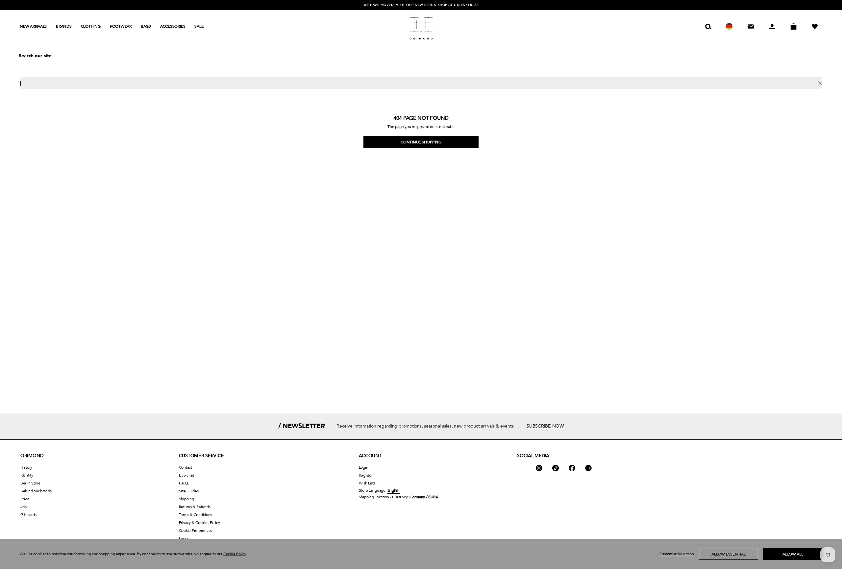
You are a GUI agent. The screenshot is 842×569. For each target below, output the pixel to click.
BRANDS (64, 26)
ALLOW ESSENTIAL (728, 554)
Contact (185, 467)
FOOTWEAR (121, 26)
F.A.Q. (184, 483)
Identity (26, 475)
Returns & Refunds (194, 506)
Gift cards (28, 514)
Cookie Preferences (195, 530)
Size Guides (189, 491)
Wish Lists (367, 483)
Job (23, 506)
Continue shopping (421, 142)
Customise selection (676, 554)
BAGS (146, 26)
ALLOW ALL (792, 554)
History (26, 467)
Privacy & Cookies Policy (199, 522)
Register (366, 475)
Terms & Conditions (195, 514)
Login (363, 467)
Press (24, 499)
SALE (198, 26)
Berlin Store (30, 483)
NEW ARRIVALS (33, 26)
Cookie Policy (234, 554)
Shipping (186, 499)
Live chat (186, 475)
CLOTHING (91, 26)
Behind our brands (36, 491)
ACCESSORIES (172, 26)
